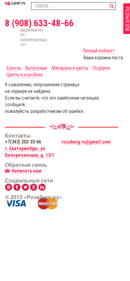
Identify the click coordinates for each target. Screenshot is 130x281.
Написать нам (26, 170)
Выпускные (36, 68)
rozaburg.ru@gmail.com (86, 141)
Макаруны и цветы (70, 68)
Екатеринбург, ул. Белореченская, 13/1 (23, 38)
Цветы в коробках (25, 74)
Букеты (14, 68)
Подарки (101, 68)
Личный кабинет (99, 50)
